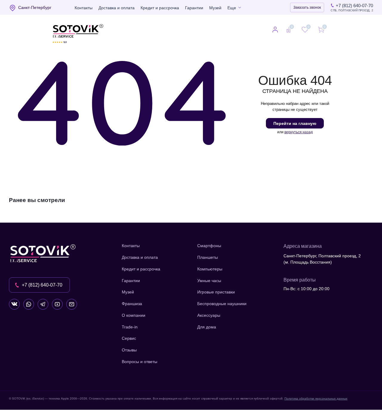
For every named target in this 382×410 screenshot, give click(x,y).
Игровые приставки (216, 292)
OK (297, 394)
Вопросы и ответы (139, 361)
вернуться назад (298, 132)
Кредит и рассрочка (160, 7)
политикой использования (303, 377)
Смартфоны (209, 245)
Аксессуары (208, 315)
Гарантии (194, 7)
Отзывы (129, 350)
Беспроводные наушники (222, 303)
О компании (133, 315)
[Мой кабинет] (275, 30)
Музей (215, 7)
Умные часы (209, 280)
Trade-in (130, 327)
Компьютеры (209, 269)
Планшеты (207, 257)
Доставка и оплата (116, 7)
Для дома (206, 327)
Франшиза (132, 303)
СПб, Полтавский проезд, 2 (352, 10)
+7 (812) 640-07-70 (354, 5)
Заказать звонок (307, 7)
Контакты (84, 7)
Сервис (129, 338)
